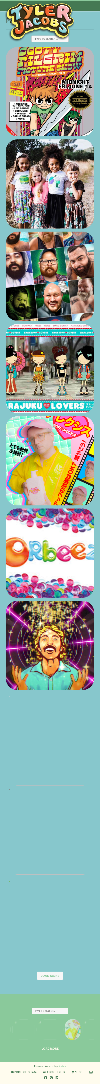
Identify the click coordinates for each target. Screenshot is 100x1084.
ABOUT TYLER (56, 1072)
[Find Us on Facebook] (45, 1077)
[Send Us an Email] (91, 1072)
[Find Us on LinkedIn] (57, 1077)
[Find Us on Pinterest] (51, 1077)
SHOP (78, 1072)
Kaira (62, 1066)
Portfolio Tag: (25, 1072)
